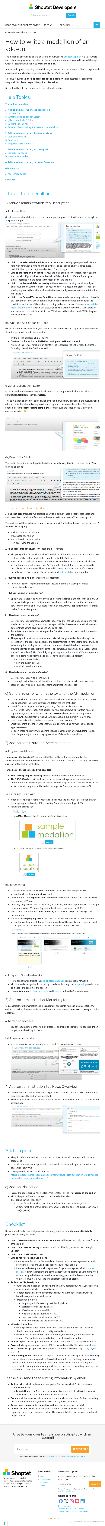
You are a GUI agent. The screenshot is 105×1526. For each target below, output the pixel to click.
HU (16, 1352)
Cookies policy (64, 1511)
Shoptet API (45, 1479)
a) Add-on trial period (15, 173)
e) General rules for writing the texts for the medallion (32, 127)
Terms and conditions (66, 1506)
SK (90, 1348)
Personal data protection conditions (73, 1509)
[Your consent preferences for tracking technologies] (4, 1523)
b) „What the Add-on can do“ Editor (22, 116)
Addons (48, 25)
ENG (95, 1348)
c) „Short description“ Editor (19, 120)
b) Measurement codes (16, 156)
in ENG (33, 991)
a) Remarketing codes (16, 152)
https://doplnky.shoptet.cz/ (34, 1178)
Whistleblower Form (80, 1511)
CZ (87, 1348)
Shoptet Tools (46, 1482)
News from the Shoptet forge (22, 25)
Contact (43, 1485)
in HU (56, 991)
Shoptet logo (81, 984)
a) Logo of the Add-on (15, 136)
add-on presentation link (53, 980)
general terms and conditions (74, 1456)
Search (71, 15)
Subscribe (95, 1483)
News (42, 1476)
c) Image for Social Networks (19, 143)
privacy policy (53, 1456)
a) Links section (12, 113)
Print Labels (64, 572)
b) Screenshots (12, 140)
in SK (46, 991)
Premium (65, 25)
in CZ (40, 991)
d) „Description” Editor (16, 123)
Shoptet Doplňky (72, 56)
